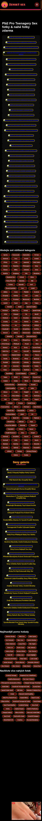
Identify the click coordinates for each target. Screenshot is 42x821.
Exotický (36, 292)
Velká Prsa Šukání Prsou (10, 697)
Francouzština (5, 407)
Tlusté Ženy (5, 325)
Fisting (26, 399)
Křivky (5, 262)
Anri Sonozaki (9, 640)
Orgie (31, 421)
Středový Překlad (31, 451)
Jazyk (22, 388)
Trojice (36, 303)
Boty (22, 433)
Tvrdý (15, 392)
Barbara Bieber (21, 651)
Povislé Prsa (36, 377)
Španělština (9, 373)
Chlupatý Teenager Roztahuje (32, 683)
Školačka (15, 266)
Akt (16, 325)
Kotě (31, 284)
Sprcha (6, 255)
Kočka (8, 709)
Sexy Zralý (35, 705)
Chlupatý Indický (7, 712)
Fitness (37, 355)
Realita (5, 358)
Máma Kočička (19, 712)
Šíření (26, 381)
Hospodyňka (21, 410)
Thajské (33, 425)
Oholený (5, 347)
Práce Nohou (15, 395)
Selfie (32, 388)
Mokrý (26, 440)
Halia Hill (9, 655)
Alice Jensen (16, 666)
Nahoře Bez (10, 410)
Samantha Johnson (33, 662)
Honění (5, 303)
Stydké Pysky (31, 403)
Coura (16, 292)
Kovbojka (26, 418)
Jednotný (26, 269)
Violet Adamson (10, 644)
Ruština (16, 295)
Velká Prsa (5, 351)
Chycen (26, 436)
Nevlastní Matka (10, 414)
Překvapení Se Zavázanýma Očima (11, 683)
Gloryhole (36, 444)
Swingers (15, 399)
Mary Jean (20, 640)
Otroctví (5, 332)
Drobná (36, 258)
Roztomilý (36, 381)
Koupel (33, 433)
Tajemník (21, 284)
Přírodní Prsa (26, 340)
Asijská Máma (24, 697)
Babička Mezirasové (14, 679)
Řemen (6, 269)
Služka (36, 321)
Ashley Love (20, 655)
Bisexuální (26, 366)
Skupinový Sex (11, 277)
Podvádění (11, 429)
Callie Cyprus (32, 636)
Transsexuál (15, 255)
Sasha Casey (20, 647)
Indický (16, 332)
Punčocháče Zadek (19, 716)
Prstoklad (16, 299)
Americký (16, 366)
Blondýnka (37, 273)
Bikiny (27, 355)
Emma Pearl (37, 666)
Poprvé (37, 399)
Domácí (5, 355)
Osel (22, 288)
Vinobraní (5, 318)
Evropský (5, 295)
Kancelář (26, 351)
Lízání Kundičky (10, 388)
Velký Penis (26, 325)
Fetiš (26, 295)
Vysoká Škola (36, 347)
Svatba (26, 455)
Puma (5, 370)
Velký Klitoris (37, 407)
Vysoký (16, 329)
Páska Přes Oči (10, 281)
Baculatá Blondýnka (32, 720)
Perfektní (5, 310)
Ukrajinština (26, 329)
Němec (6, 392)
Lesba (5, 299)
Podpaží (26, 392)
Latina (36, 295)
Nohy (36, 266)
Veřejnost (26, 377)
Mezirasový (26, 299)
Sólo (26, 273)
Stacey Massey (20, 662)
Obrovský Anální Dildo (33, 712)
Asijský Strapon (19, 709)
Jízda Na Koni (16, 370)
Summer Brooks (10, 636)
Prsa (5, 395)
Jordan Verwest (8, 662)
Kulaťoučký (26, 255)
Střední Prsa (10, 421)
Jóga (26, 303)
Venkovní (5, 258)
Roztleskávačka (9, 384)
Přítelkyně (16, 344)
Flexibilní (5, 362)
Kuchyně (5, 440)
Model (19, 307)
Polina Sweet (26, 666)
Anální (33, 288)
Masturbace (36, 362)
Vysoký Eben (36, 686)
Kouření (33, 373)
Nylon (36, 392)
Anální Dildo (5, 686)
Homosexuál (26, 332)
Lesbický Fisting (23, 705)
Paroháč (33, 384)
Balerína (15, 444)
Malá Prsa (15, 310)
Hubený (26, 321)
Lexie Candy (33, 658)
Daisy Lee (10, 647)
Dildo (26, 395)
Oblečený (36, 358)
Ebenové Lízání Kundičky (26, 694)
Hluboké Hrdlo (16, 355)
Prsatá (27, 344)
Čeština (10, 284)
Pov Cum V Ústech (28, 679)
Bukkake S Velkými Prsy (34, 690)
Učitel (5, 314)
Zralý (15, 262)
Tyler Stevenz (32, 651)
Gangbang (16, 273)
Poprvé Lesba (35, 697)
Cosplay (5, 321)
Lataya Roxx (21, 644)
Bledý (5, 340)
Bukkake (5, 444)
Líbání (22, 414)
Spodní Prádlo (36, 310)
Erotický (26, 444)
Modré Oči (16, 418)
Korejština (16, 436)
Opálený (16, 447)
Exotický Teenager (11, 675)
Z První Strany (5, 344)
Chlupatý (15, 314)
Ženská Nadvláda (11, 288)
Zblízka (5, 292)
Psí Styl (36, 255)
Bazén (36, 440)
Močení (16, 407)
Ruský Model (37, 701)
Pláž (5, 399)
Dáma (32, 277)
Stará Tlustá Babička (9, 705)
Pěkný (26, 358)
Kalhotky (26, 362)
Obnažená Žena (22, 384)
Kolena (16, 455)
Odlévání (21, 421)
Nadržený (26, 370)
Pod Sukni (26, 407)
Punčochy (37, 395)
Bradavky (16, 358)
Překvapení (26, 266)
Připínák (26, 292)
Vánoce (21, 429)
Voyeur (31, 429)
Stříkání (36, 325)
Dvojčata (19, 720)
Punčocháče (15, 362)
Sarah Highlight (31, 655)
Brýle (15, 347)
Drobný (26, 310)
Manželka (36, 299)
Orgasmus (26, 447)
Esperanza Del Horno (11, 658)
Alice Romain (5, 666)
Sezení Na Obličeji (11, 425)
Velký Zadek (36, 262)
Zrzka (36, 269)
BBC (5, 366)
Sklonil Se (9, 336)
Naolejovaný (36, 351)
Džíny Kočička (5, 701)
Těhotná (10, 403)
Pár (32, 414)
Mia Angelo (32, 644)
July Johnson (31, 647)
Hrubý (12, 694)
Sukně (15, 318)
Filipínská (36, 418)
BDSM (15, 377)
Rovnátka (5, 447)
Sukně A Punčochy (32, 709)
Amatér (26, 258)
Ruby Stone (23, 658)
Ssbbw (16, 381)
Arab (15, 321)
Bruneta (20, 403)
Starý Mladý (36, 332)
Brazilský (26, 318)
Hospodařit (37, 447)
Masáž (36, 314)
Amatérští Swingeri (33, 716)
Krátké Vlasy (36, 318)
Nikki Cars (22, 636)
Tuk (26, 314)
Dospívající (5, 329)
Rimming (22, 425)
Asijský (5, 381)
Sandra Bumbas (31, 640)
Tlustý (16, 303)
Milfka (15, 269)
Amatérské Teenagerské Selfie (20, 686)
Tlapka (5, 377)
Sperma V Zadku (31, 307)
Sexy (15, 258)
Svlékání (36, 436)
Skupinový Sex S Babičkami (28, 675)
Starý (15, 351)
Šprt (37, 340)
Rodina (36, 366)
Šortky (26, 347)
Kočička (36, 329)
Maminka (21, 281)
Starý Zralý (7, 716)
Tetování (9, 307)
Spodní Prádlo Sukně (7, 690)
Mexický (19, 336)
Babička (5, 273)
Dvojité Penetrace (11, 433)
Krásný (22, 277)
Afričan (31, 410)
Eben (37, 344)
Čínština (19, 451)
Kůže (15, 440)
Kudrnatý (5, 436)
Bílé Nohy (20, 690)
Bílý (32, 281)
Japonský (26, 262)
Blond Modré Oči (8, 720)
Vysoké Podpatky (21, 373)
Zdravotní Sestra (31, 336)
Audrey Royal (9, 651)
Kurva (15, 340)
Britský (5, 266)
